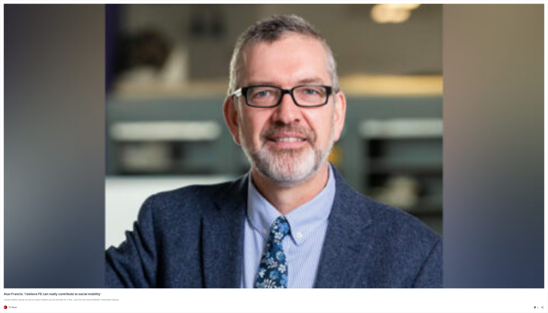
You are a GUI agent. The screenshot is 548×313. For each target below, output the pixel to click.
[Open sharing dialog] (542, 306)
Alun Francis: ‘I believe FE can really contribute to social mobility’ (52, 294)
